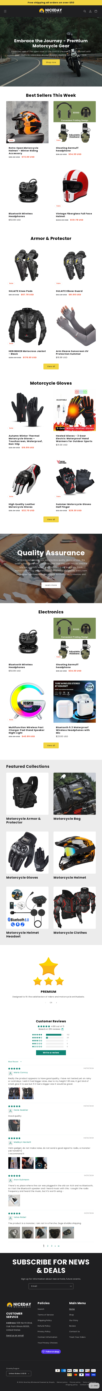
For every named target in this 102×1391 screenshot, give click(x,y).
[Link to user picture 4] (55, 1233)
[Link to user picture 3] (41, 1163)
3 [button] (51, 1246)
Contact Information (47, 1337)
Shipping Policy (45, 1320)
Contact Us (74, 1331)
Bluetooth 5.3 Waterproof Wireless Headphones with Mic (73, 730)
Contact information (88, 1385)
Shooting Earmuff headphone (67, 149)
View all (51, 366)
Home (72, 1309)
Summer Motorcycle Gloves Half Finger (73, 505)
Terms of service (89, 1382)
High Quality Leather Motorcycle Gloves (22, 505)
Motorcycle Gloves (22, 878)
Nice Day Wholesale (31, 1382)
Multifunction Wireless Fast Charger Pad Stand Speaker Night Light (27, 730)
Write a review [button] (51, 1052)
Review (72, 1326)
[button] (5, 11)
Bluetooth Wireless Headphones (21, 215)
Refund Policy (44, 1326)
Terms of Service (46, 1315)
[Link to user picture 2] (28, 1093)
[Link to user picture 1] (14, 1093)
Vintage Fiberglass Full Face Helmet (74, 215)
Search (41, 1309)
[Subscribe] (70, 1286)
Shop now (51, 62)
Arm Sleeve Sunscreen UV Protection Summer (72, 352)
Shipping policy (72, 1385)
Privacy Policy (44, 1331)
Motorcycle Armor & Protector (23, 820)
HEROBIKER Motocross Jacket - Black (27, 352)
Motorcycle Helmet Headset (22, 934)
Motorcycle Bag (67, 819)
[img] (14, 1068)
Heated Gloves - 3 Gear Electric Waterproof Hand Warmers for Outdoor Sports (74, 438)
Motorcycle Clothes (70, 933)
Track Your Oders (77, 1337)
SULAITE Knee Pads (21, 291)
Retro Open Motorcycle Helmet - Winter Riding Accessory (23, 151)
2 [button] (47, 1246)
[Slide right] (56, 1002)
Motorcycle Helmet (69, 878)
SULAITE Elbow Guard (69, 291)
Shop (71, 1315)
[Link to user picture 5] (68, 1233)
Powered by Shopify (47, 1382)
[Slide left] (45, 1002)
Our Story (73, 1320)
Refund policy (62, 1382)
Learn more (51, 585)
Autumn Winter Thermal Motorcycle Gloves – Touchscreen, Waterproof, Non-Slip (26, 439)
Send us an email (15, 1335)
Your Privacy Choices (47, 1343)
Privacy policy (75, 1382)
